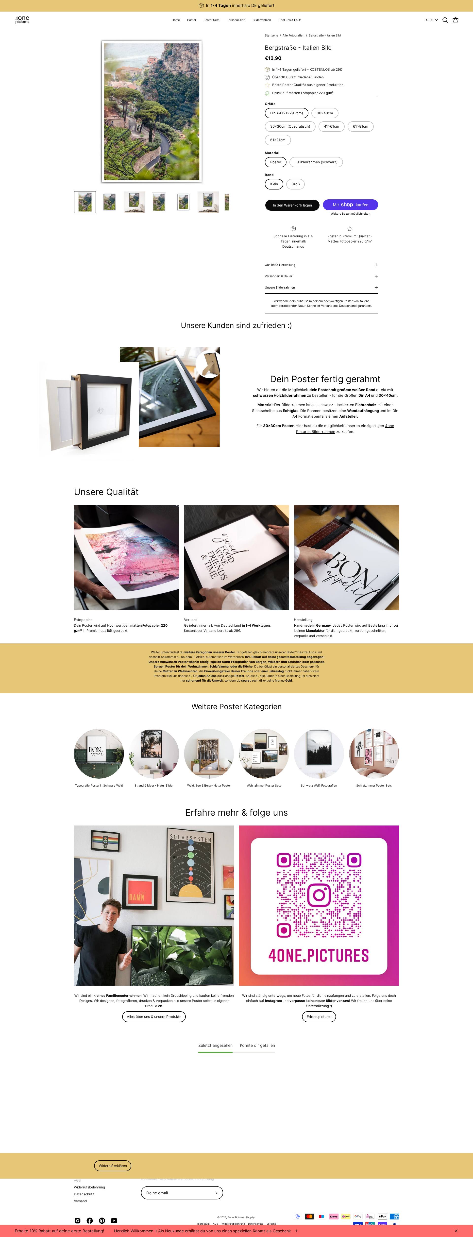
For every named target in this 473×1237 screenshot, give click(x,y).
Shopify (250, 1217)
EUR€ (428, 20)
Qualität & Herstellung (280, 265)
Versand (80, 1201)
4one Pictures (236, 1217)
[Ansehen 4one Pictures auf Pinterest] (101, 1220)
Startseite (271, 35)
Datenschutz (84, 1194)
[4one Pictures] (22, 20)
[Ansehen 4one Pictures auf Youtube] (113, 1220)
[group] (236, 5)
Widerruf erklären (113, 1166)
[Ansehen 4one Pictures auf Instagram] (77, 1220)
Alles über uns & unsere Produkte (154, 1016)
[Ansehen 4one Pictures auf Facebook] (89, 1220)
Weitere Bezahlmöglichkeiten (350, 213)
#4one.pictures (319, 1016)
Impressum (203, 1223)
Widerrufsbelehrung (89, 1187)
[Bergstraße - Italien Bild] (85, 202)
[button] (236, 20)
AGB (77, 1180)
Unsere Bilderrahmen (280, 287)
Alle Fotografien (293, 35)
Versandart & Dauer (278, 276)
